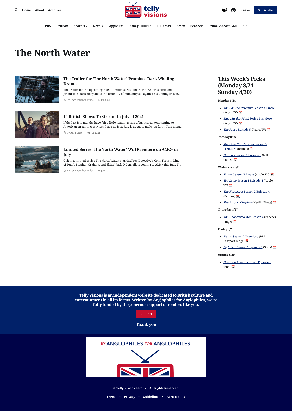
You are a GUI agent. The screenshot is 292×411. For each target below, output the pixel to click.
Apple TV (116, 26)
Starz (181, 26)
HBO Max (164, 26)
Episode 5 (237, 129)
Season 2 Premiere (240, 236)
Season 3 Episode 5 (247, 262)
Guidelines (151, 397)
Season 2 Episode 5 (242, 155)
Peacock (196, 26)
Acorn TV (80, 26)
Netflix (98, 26)
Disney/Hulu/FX (140, 26)
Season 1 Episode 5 (243, 247)
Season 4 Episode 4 (243, 180)
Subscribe (265, 10)
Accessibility (176, 397)
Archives (54, 10)
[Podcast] (224, 10)
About (39, 10)
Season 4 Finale (249, 108)
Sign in (245, 10)
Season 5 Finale (238, 174)
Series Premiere (247, 118)
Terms (111, 397)
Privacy (129, 397)
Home (26, 10)
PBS (48, 26)
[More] (245, 26)
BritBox (62, 26)
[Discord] (233, 10)
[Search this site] (16, 10)
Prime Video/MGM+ (222, 26)
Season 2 (243, 217)
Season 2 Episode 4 (246, 191)
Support (146, 314)
